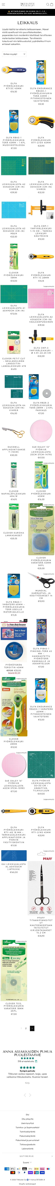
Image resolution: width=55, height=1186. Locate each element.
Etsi (27, 1114)
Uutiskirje (27, 1156)
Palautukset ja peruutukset (27, 1140)
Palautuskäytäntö (27, 1136)
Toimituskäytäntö (27, 1131)
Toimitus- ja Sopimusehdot (27, 1127)
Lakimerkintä (27, 1148)
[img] (27, 1058)
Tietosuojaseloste (27, 1144)
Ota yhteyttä (27, 1119)
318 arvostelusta (26, 1061)
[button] (25, 1095)
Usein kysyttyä (27, 1123)
